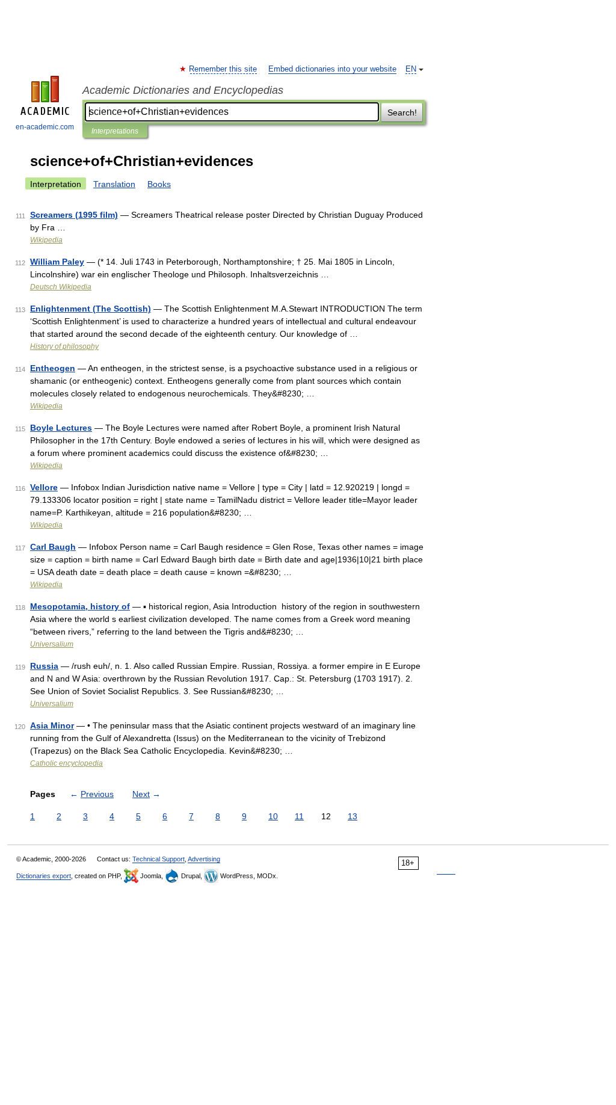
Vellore (44, 487)
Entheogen (52, 368)
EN (410, 69)
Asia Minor (52, 725)
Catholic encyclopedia (66, 763)
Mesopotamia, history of (80, 606)
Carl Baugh (53, 547)
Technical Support (158, 859)
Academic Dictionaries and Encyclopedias (182, 90)
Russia (44, 666)
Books (159, 184)
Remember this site (223, 69)
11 (299, 816)
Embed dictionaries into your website (332, 69)
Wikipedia (46, 240)
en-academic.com (45, 127)
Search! (402, 112)
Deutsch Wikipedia (60, 287)
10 (273, 816)
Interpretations (114, 131)
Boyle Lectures (61, 427)
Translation (114, 184)
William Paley (57, 261)
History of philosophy (64, 346)
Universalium (51, 644)
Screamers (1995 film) (74, 215)
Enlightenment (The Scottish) (90, 308)
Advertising (204, 859)
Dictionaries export (43, 875)
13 (352, 816)
